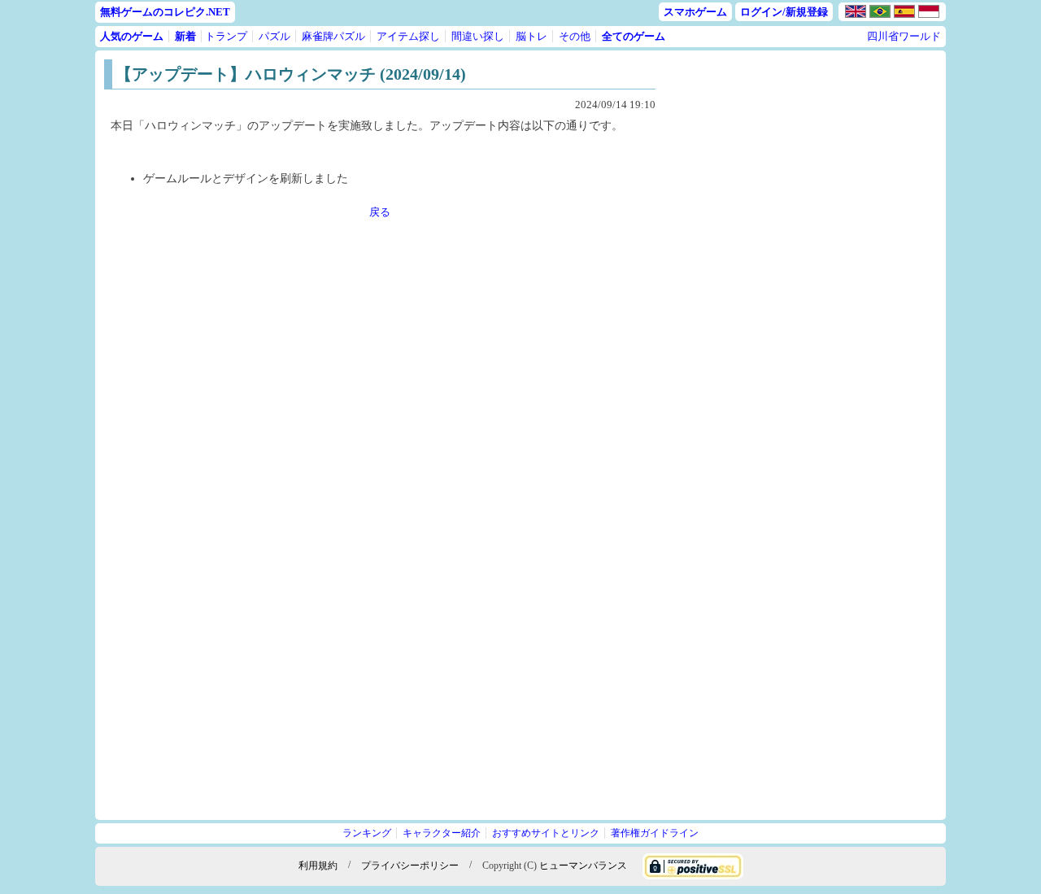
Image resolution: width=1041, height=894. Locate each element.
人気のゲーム (131, 36)
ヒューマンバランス (583, 864)
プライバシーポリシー (410, 864)
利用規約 (318, 864)
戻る (379, 212)
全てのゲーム (633, 36)
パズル (274, 36)
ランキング (366, 833)
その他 (574, 36)
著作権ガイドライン (655, 833)
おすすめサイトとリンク (545, 833)
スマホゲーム (695, 12)
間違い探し (477, 36)
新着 (185, 36)
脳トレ (531, 36)
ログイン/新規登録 (784, 12)
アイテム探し (408, 36)
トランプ (226, 36)
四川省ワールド (904, 36)
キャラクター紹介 (442, 833)
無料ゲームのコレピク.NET (165, 12)
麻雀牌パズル (333, 36)
